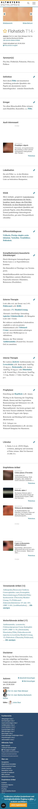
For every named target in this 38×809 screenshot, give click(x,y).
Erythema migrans (7, 785)
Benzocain (17, 589)
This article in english (11, 45)
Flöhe (14, 80)
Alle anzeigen (10, 640)
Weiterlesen (31, 156)
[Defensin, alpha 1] (8, 493)
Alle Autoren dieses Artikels (11, 40)
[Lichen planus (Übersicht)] (8, 475)
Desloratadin (17, 367)
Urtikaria (6, 235)
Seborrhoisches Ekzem (9, 791)
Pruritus (4, 789)
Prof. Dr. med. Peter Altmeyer (17, 691)
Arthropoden (7, 589)
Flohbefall (22, 595)
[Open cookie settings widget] (3, 805)
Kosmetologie (6, 729)
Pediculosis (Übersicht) (14, 637)
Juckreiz (15, 361)
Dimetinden (27, 369)
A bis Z (11, 719)
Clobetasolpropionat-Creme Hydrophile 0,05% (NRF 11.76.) (17, 628)
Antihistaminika (9, 341)
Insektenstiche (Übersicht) (12, 597)
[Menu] (34, 4)
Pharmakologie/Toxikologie (10, 735)
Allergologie (5, 719)
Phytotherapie (6, 737)
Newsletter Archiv (7, 770)
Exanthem (5, 787)
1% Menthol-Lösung (19, 309)
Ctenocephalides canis (11, 592)
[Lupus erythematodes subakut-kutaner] (8, 546)
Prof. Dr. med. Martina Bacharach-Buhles (17, 696)
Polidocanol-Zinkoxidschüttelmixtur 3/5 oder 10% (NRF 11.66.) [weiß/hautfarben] (17, 602)
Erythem (4, 783)
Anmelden (13, 764)
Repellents (19, 393)
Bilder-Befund (27, 23)
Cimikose (25, 589)
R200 (19, 306)
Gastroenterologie (7, 723)
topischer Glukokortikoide (13, 316)
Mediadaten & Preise (8, 777)
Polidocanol (7, 306)
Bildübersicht (7, 23)
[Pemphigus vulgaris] (8, 148)
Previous (4, 14)
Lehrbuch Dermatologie (9, 748)
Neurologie (5, 733)
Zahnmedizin (6, 739)
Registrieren (5, 764)
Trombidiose (25, 237)
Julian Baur (16, 702)
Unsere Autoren (6, 768)
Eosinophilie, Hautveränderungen (16, 593)
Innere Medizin (6, 727)
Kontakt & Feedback (8, 772)
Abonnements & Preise (9, 766)
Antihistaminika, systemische (14, 624)
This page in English (9, 750)
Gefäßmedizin (6, 725)
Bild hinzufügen (29, 681)
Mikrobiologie (6, 731)
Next (31, 14)
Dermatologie (6, 721)
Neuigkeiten (5, 762)
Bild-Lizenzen (6, 774)
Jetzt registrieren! (18, 805)
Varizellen (15, 237)
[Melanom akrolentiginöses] (8, 510)
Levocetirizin (8, 364)
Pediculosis (7, 240)
